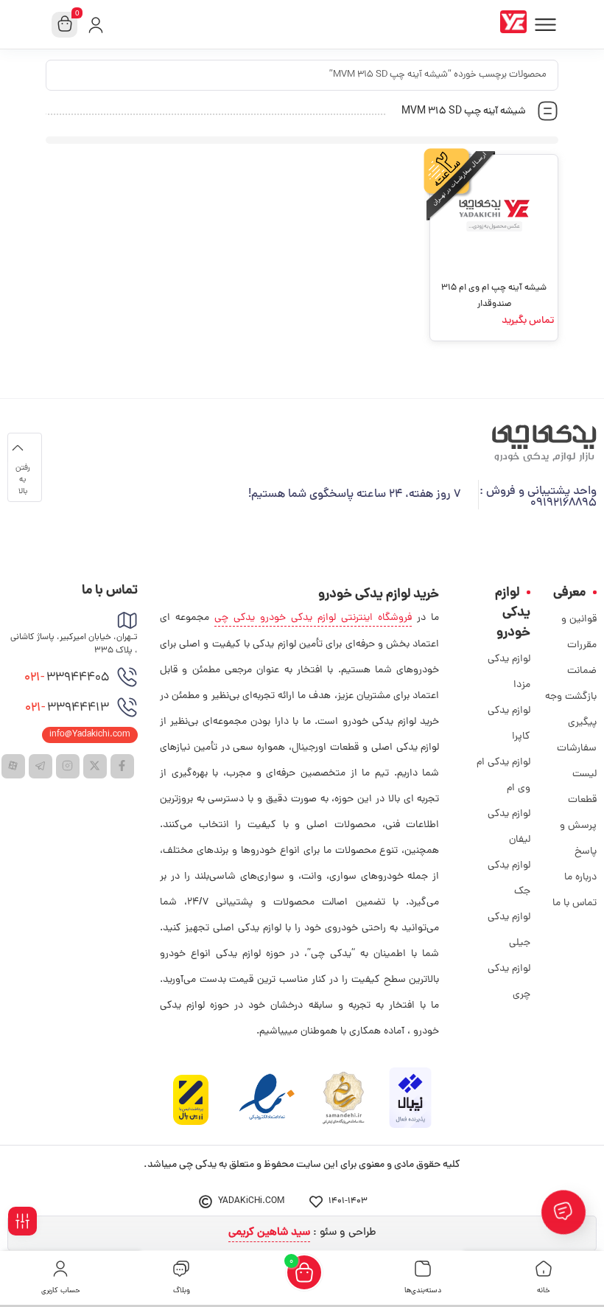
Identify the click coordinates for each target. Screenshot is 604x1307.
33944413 (67, 708)
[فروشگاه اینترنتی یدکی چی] (516, 24)
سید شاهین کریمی (269, 1232)
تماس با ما (574, 903)
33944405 (66, 678)
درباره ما (580, 877)
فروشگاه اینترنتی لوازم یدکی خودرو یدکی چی (313, 618)
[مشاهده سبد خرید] (65, 25)
